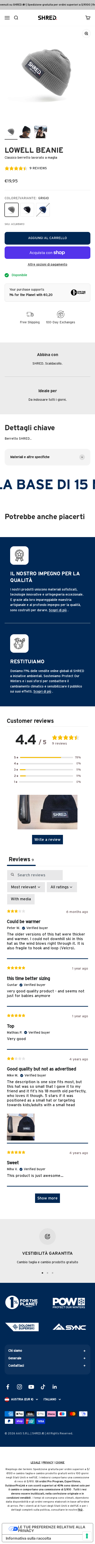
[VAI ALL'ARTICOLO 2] (47, 1273)
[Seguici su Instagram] (19, 1387)
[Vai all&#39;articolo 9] (40, 132)
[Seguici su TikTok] (43, 1387)
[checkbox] (21, 899)
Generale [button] (14, 1358)
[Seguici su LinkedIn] (55, 1387)
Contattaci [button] (16, 1365)
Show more (47, 1198)
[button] (47, 757)
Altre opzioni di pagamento (47, 264)
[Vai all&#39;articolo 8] (25, 132)
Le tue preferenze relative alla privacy (51, 1529)
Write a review (47, 840)
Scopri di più (58, 610)
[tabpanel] (47, 1039)
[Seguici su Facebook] (8, 1387)
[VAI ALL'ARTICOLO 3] (52, 1273)
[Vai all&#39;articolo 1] (11, 132)
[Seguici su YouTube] (31, 1387)
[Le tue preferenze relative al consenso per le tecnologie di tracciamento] (87, 1536)
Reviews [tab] (21, 859)
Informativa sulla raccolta (28, 1538)
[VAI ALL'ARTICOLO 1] (42, 1273)
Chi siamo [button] (15, 1350)
